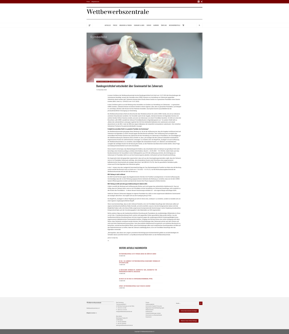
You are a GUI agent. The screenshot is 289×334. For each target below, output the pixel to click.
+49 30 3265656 (121, 321)
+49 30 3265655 (121, 323)
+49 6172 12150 (121, 308)
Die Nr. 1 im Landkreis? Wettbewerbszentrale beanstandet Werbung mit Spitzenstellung (139, 262)
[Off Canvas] (90, 25)
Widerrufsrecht (149, 309)
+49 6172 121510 (122, 309)
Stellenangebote (150, 304)
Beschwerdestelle (174, 25)
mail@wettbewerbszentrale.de (124, 311)
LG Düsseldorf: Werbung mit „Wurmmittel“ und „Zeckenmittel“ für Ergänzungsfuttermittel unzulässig (138, 270)
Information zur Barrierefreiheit (154, 315)
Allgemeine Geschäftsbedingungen (155, 308)
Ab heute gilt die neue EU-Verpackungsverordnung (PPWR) (135, 279)
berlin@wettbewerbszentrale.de (124, 325)
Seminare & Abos (139, 25)
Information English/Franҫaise (154, 306)
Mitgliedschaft (95, 1)
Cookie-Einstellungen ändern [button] (153, 313)
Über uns (164, 25)
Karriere (156, 25)
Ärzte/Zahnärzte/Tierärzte (103, 81)
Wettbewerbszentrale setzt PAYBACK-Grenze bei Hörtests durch (137, 254)
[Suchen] (200, 303)
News (123, 81)
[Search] (199, 25)
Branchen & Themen (126, 25)
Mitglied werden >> (92, 313)
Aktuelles (108, 25)
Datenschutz (149, 311)
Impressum (149, 317)
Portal (88, 1)
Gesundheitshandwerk (115, 81)
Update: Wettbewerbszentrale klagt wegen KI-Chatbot (134, 286)
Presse (115, 25)
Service (149, 25)
